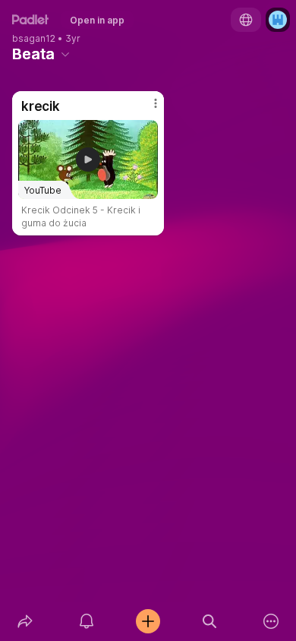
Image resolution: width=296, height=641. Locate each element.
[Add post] (147, 621)
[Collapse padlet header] (65, 53)
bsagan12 (33, 38)
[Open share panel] (24, 621)
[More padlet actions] (271, 621)
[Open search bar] (209, 621)
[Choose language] (246, 20)
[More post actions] (146, 109)
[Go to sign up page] (278, 20)
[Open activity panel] (86, 621)
